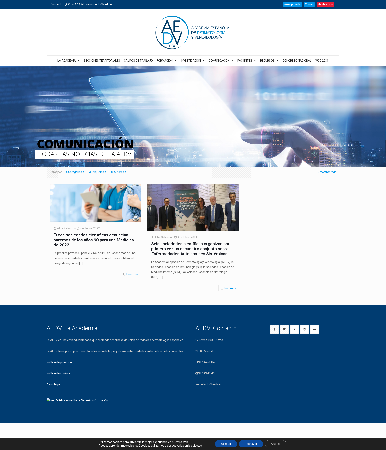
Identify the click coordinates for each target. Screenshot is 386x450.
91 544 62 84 (76, 4)
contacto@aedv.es (101, 4)
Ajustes (275, 443)
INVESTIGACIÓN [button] (191, 60)
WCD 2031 (322, 60)
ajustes (197, 445)
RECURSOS (267, 60)
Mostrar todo (328, 172)
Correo (309, 4)
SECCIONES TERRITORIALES (102, 60)
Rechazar (251, 443)
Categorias (75, 172)
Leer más (132, 274)
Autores (119, 172)
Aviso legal (53, 384)
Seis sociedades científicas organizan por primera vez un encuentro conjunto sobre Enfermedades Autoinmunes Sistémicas (190, 248)
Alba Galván (64, 228)
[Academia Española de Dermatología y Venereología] (193, 32)
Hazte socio (325, 4)
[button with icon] (274, 329)
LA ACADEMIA (66, 60)
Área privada (292, 4)
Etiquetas (98, 172)
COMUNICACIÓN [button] (219, 60)
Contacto (56, 4)
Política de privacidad (60, 362)
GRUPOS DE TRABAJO (138, 60)
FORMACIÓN (165, 60)
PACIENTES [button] (244, 60)
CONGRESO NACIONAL (297, 60)
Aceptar (226, 443)
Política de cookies (58, 373)
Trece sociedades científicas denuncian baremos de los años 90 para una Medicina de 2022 (94, 240)
